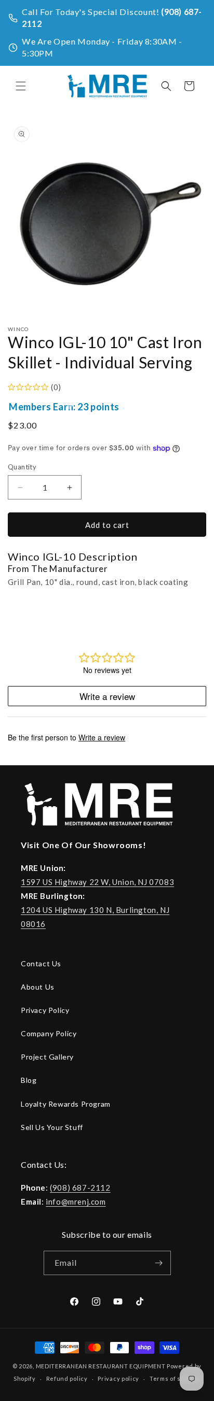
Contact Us (41, 963)
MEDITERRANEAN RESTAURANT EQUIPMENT (101, 1366)
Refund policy (67, 1378)
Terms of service (175, 1378)
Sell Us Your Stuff (52, 1127)
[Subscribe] (159, 1263)
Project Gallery (47, 1056)
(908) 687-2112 (80, 1187)
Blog (28, 1080)
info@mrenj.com (75, 1201)
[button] (20, 86)
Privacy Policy (45, 1010)
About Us (38, 986)
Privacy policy (118, 1378)
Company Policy (48, 1033)
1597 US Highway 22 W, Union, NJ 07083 (97, 882)
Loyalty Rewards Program (66, 1103)
